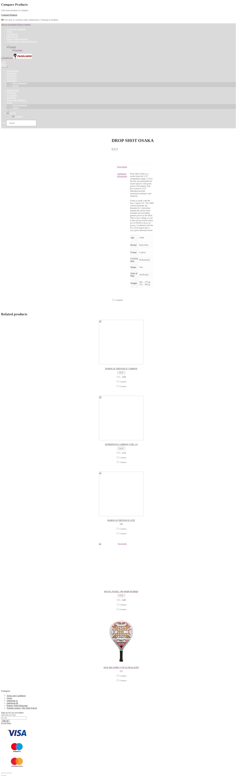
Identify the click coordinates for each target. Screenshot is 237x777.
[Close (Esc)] (2, 772)
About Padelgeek (19, 83)
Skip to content (23, 24)
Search (3, 123)
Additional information (122, 175)
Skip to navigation (9, 24)
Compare (118, 300)
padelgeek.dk (12, 36)
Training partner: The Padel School (22, 41)
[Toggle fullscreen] (8, 772)
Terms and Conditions (16, 29)
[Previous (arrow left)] (2, 775)
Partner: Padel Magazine (17, 39)
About (9, 31)
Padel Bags (11, 76)
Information (12, 81)
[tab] (135, 167)
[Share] (5, 772)
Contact (15, 86)
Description (122, 167)
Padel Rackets (13, 71)
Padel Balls (11, 73)
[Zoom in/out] (10, 772)
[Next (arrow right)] (5, 775)
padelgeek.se (12, 34)
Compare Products (9, 15)
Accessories (12, 78)
